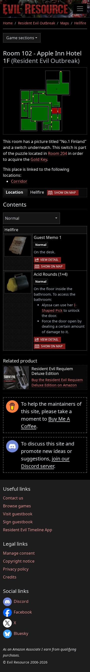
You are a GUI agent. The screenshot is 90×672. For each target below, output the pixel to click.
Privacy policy (15, 569)
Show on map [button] (65, 192)
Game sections (20, 38)
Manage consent (19, 553)
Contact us (13, 498)
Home (8, 23)
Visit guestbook (17, 514)
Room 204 (57, 153)
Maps (64, 23)
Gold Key (38, 159)
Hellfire (80, 23)
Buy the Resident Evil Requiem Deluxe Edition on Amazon (57, 382)
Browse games (17, 506)
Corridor (19, 181)
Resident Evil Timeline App (27, 530)
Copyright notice (18, 561)
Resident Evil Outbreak (36, 23)
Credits (9, 577)
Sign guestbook (18, 522)
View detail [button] (49, 260)
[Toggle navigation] (80, 9)
